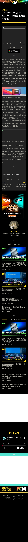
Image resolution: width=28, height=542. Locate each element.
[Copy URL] (17, 47)
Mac (12, 174)
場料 (3, 380)
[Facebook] (6, 47)
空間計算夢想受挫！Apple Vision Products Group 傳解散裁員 (12, 300)
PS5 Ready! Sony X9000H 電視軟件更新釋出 (7, 186)
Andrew (9, 43)
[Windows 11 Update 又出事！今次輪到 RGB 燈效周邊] (14, 279)
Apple (8, 174)
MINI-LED (17, 174)
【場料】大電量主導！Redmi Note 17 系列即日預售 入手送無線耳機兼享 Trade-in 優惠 (14, 376)
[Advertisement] (14, 408)
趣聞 (3, 311)
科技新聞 (4, 10)
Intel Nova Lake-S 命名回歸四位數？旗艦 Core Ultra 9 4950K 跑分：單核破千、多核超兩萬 (14, 264)
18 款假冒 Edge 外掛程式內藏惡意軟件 (20, 185)
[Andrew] (14, 225)
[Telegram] (14, 47)
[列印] (21, 47)
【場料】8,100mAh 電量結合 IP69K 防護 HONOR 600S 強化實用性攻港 (15, 385)
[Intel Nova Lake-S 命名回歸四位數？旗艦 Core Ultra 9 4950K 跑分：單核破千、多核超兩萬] (14, 254)
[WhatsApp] (10, 47)
